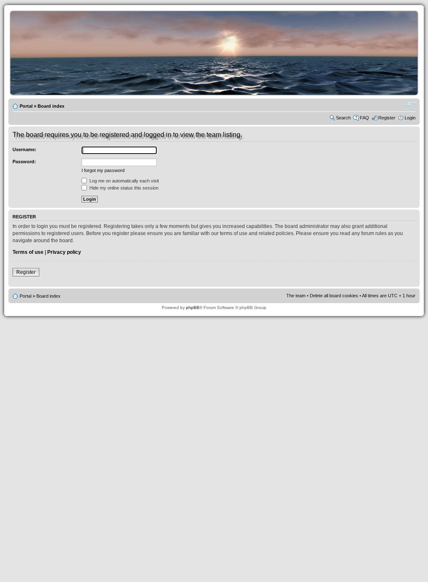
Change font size (409, 104)
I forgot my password (103, 170)
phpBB (192, 307)
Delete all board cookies (334, 295)
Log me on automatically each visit (123, 180)
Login (410, 117)
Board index (51, 106)
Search (343, 117)
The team (296, 295)
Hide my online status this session (123, 187)
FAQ (364, 117)
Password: (24, 161)
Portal (26, 106)
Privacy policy (64, 252)
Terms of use (28, 252)
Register (386, 117)
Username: (24, 149)
